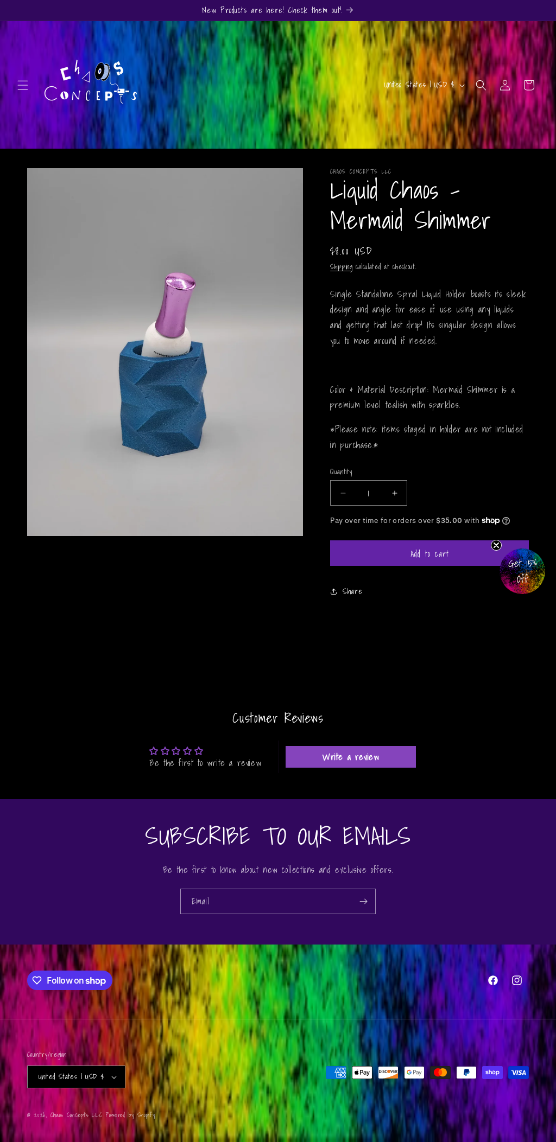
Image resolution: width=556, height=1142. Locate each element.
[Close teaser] (496, 545)
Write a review (351, 757)
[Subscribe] (363, 901)
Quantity (341, 472)
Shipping (341, 266)
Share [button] (352, 591)
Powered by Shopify (130, 1115)
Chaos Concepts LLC (76, 1115)
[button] (23, 85)
